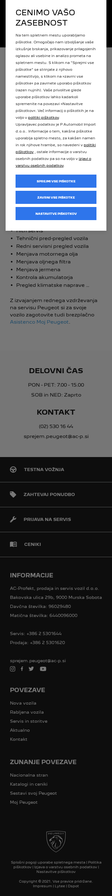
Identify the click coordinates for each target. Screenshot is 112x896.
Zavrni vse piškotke (56, 197)
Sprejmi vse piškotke (56, 181)
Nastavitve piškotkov (56, 213)
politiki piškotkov (43, 117)
